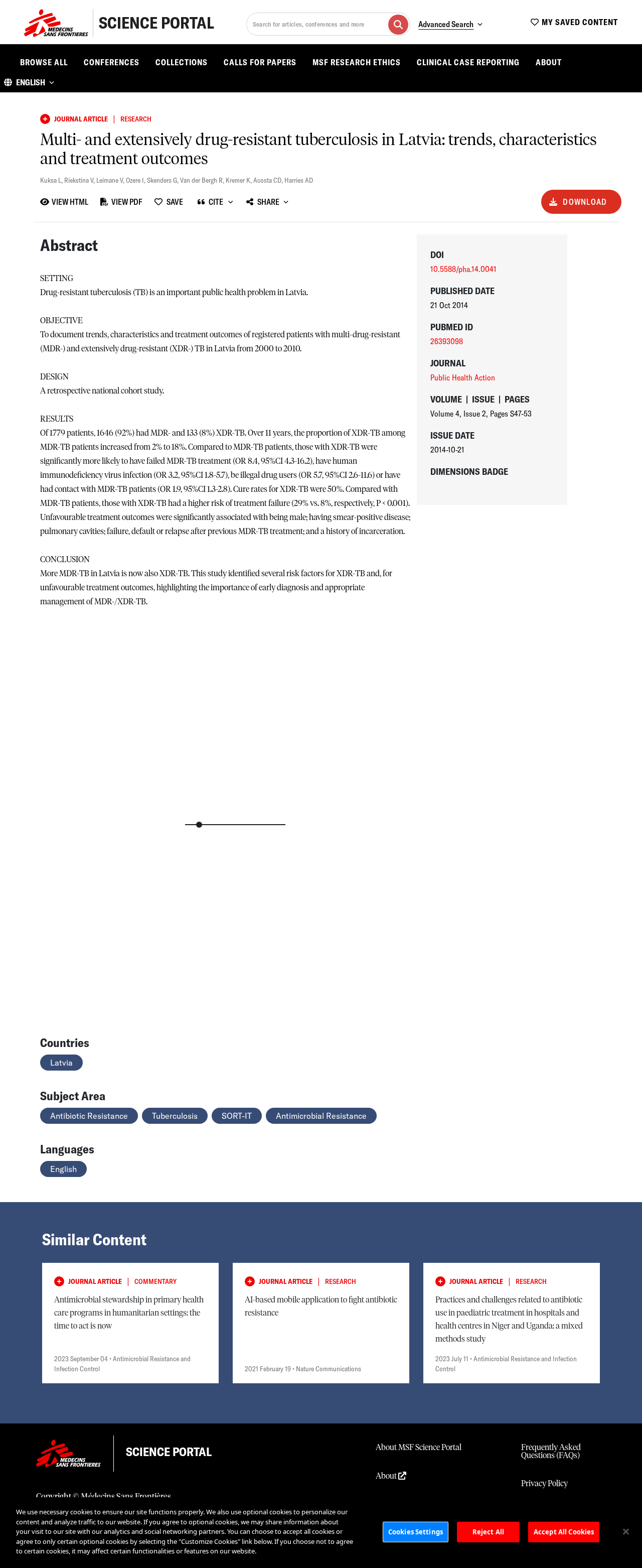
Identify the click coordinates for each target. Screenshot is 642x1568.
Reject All (488, 1531)
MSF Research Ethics (356, 62)
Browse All (44, 62)
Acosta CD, (268, 180)
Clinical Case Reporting (468, 62)
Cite (216, 202)
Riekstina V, (80, 180)
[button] (29, 82)
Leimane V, (111, 180)
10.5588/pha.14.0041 (463, 269)
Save (175, 202)
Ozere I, (136, 180)
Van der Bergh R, (203, 180)
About (549, 62)
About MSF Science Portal (418, 1448)
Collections (181, 62)
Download (585, 202)
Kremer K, (239, 180)
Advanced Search (445, 24)
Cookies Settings (415, 1531)
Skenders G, (163, 180)
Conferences (111, 62)
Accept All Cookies (564, 1531)
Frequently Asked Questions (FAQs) (551, 1452)
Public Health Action (462, 377)
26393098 (446, 341)
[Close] (626, 1531)
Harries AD (298, 180)
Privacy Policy (544, 1484)
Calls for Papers (260, 62)
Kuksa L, (52, 180)
